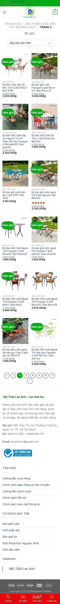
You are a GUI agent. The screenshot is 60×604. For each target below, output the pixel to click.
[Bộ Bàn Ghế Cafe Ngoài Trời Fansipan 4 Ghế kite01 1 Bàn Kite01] (15, 280)
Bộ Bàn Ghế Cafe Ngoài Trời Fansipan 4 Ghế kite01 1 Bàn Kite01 (15, 302)
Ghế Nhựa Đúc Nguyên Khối (20, 543)
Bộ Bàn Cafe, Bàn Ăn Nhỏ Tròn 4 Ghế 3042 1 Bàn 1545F (14, 87)
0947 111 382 (17, 1)
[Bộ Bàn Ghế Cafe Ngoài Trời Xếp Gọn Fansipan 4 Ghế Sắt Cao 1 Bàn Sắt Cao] (45, 331)
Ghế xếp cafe (11, 549)
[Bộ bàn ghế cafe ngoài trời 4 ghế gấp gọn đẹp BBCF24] (45, 174)
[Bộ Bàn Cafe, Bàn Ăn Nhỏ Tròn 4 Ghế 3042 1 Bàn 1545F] (15, 66)
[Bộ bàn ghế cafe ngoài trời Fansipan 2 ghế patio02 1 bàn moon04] (45, 229)
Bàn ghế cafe (10, 523)
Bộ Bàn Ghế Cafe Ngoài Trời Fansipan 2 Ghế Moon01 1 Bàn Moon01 (15, 251)
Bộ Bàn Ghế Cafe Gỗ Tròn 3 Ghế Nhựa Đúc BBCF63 (43, 138)
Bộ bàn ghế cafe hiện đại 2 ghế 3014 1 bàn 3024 (13, 195)
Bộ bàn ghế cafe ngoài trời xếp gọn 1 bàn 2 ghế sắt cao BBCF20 (15, 352)
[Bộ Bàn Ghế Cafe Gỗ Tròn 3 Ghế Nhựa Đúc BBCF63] (45, 117)
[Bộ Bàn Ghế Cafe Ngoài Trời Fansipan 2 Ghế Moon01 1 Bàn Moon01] (15, 229)
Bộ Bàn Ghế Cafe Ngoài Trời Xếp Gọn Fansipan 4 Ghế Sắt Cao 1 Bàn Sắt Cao (44, 354)
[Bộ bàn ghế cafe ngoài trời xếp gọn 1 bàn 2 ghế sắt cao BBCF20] (15, 331)
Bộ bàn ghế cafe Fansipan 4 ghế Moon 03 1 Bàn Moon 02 (43, 87)
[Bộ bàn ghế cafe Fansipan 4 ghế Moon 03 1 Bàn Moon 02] (45, 66)
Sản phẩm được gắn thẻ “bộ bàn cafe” (32, 25)
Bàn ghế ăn (9, 536)
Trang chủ (12, 23)
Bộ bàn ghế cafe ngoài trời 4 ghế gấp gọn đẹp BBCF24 (44, 195)
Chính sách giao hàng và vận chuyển (26, 484)
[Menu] (4, 12)
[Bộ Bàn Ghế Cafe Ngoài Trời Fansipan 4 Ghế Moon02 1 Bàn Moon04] (45, 280)
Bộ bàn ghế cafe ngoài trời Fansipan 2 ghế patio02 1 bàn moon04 (44, 251)
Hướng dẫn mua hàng (16, 478)
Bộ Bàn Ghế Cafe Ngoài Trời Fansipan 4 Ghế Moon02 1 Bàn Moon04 (44, 302)
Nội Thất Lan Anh (21, 569)
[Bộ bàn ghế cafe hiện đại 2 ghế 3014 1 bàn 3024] (15, 174)
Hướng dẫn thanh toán (16, 491)
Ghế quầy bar (11, 530)
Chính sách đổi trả (14, 497)
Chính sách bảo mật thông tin (21, 504)
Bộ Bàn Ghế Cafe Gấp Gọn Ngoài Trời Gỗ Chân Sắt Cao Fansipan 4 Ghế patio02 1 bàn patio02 (15, 141)
